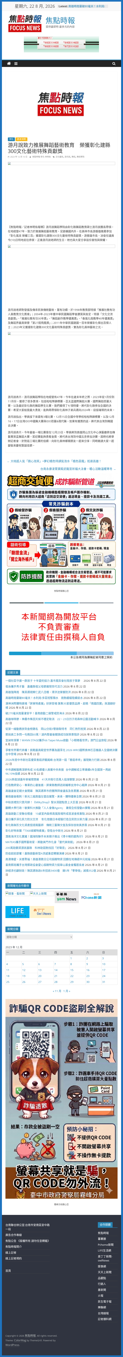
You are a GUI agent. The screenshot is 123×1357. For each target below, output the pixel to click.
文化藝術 (59, 156)
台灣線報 (103, 1313)
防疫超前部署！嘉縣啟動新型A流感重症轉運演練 (34, 853)
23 (88, 976)
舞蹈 (73, 156)
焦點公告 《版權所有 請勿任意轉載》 (27, 1241)
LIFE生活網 (104, 1250)
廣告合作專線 (13, 1235)
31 (103, 982)
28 (55, 982)
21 (55, 976)
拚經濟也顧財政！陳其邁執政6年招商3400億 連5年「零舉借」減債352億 (50, 870)
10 (103, 964)
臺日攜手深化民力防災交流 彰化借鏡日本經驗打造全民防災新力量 (46, 819)
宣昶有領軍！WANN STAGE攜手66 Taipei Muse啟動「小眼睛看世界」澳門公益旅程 (56, 740)
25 (7, 982)
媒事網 (102, 1266)
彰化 (11, 139)
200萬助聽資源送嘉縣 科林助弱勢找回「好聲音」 (36, 848)
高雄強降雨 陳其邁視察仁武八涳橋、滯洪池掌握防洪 (38, 692)
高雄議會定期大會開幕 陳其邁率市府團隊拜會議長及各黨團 (42, 791)
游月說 (67, 156)
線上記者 (10, 1252)
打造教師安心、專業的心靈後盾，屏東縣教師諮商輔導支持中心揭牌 (46, 785)
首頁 (8, 1271)
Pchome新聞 (106, 1245)
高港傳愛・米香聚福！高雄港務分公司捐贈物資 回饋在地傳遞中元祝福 (47, 859)
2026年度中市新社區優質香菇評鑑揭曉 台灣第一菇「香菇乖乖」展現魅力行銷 (52, 760)
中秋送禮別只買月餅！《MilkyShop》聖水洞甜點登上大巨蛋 (41, 802)
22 (72, 976)
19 (23, 976)
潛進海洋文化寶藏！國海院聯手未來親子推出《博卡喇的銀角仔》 (44, 836)
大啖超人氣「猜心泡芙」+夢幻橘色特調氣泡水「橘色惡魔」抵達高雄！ (54, 461)
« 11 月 (57, 991)
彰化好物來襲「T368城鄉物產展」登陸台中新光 (34, 830)
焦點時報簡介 (13, 1246)
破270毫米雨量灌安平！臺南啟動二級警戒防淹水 (35, 713)
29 (72, 982)
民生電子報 (104, 1301)
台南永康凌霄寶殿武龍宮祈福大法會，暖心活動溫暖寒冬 (78, 469)
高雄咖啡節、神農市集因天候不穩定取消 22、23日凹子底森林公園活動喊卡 (52, 719)
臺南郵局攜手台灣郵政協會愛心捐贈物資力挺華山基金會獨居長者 (44, 865)
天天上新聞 (104, 1272)
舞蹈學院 (80, 156)
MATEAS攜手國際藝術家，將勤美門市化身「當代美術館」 (40, 842)
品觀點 (102, 1278)
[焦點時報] (8, 63)
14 (55, 970)
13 (39, 970)
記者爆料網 (104, 1319)
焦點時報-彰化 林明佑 (41, 156)
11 (7, 970)
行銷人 (102, 1284)
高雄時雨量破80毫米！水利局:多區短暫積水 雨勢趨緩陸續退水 (44, 698)
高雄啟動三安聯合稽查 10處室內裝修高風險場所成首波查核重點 (45, 813)
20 (39, 976)
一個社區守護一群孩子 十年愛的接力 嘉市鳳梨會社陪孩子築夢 (44, 681)
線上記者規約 (13, 1258)
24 (103, 976)
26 (23, 982)
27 (39, 982)
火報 (100, 1295)
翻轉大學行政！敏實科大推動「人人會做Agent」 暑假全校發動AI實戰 (47, 808)
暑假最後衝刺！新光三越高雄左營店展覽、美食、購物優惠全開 (43, 796)
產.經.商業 (21, 139)
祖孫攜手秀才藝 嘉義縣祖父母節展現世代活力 (34, 686)
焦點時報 (60, 20)
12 (23, 970)
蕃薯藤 (102, 1239)
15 (72, 970)
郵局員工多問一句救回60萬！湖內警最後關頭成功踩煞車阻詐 (42, 734)
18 (7, 976)
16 (88, 970)
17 (103, 970)
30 (88, 982)
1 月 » (66, 991)
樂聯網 (102, 1307)
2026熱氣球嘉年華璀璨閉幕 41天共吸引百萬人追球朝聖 (40, 779)
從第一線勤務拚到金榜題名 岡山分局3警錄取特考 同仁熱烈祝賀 (45, 729)
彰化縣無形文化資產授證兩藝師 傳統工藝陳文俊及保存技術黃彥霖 (46, 825)
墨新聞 (102, 1290)
